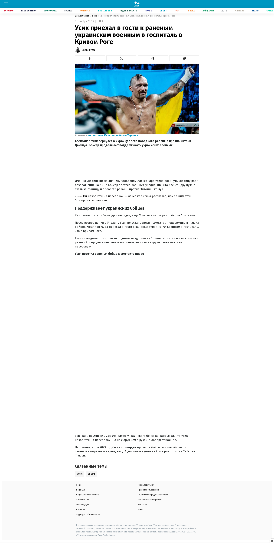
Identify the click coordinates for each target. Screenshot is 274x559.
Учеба (191, 11)
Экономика (50, 11)
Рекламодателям (146, 485)
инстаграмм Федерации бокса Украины (113, 135)
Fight (177, 11)
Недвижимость (128, 11)
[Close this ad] (272, 541)
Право (148, 11)
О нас (78, 485)
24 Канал (8, 11)
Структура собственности (88, 514)
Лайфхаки (208, 11)
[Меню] (6, 4)
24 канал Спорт (82, 16)
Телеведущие (82, 504)
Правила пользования (148, 490)
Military (239, 11)
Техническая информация (150, 499)
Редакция (80, 490)
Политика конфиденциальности (153, 495)
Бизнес (68, 11)
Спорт (163, 11)
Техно (255, 11)
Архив (140, 509)
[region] (137, 551)
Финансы (85, 11)
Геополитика (28, 11)
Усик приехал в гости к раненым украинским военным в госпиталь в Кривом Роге (137, 16)
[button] (90, 58)
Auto (224, 11)
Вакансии (80, 509)
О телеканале (82, 499)
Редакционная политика (87, 495)
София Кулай (88, 50)
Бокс (94, 16)
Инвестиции (105, 11)
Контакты (142, 504)
